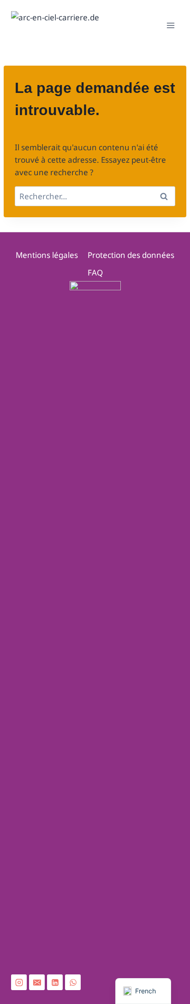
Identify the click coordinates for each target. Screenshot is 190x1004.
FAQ (95, 272)
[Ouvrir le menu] (170, 25)
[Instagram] (19, 982)
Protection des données (131, 255)
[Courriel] (37, 982)
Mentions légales (47, 255)
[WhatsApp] (73, 982)
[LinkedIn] (55, 982)
